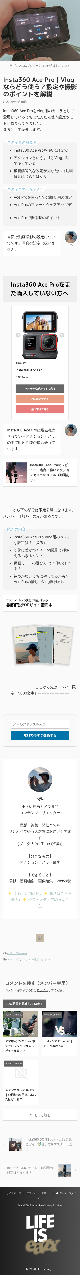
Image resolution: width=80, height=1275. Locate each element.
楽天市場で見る (40, 409)
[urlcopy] (40, 938)
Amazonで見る (40, 398)
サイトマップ (13, 1193)
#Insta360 (13, 959)
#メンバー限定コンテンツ (37, 959)
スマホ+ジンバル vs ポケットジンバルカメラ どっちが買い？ (20, 1046)
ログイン (42, 990)
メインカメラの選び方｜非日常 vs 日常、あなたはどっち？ (20, 1094)
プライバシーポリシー (38, 1193)
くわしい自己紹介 (28, 893)
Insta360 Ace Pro (29, 370)
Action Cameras (17, 953)
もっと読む (42, 1115)
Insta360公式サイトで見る (40, 388)
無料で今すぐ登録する (40, 735)
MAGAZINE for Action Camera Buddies (40, 1205)
